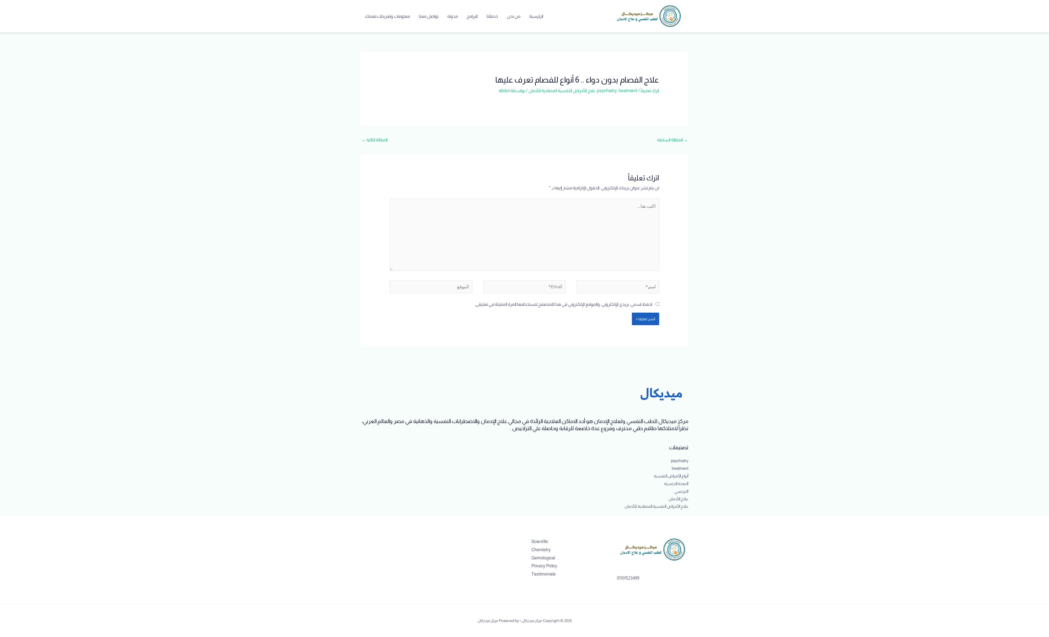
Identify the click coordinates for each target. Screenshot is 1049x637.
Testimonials (543, 574)
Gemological (543, 558)
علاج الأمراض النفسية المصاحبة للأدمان (562, 90)
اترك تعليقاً (650, 90)
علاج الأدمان (678, 499)
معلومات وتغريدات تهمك (387, 16)
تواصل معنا (428, 16)
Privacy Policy (544, 565)
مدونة (452, 16)
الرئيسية (536, 16)
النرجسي (681, 491)
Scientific (539, 541)
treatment (627, 90)
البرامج (472, 16)
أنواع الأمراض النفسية (671, 476)
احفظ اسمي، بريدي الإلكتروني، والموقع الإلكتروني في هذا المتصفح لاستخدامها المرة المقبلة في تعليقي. (563, 304)
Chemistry (541, 549)
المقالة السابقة (672, 139)
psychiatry (607, 90)
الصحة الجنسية (676, 483)
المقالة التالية (374, 139)
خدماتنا (492, 16)
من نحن (513, 16)
